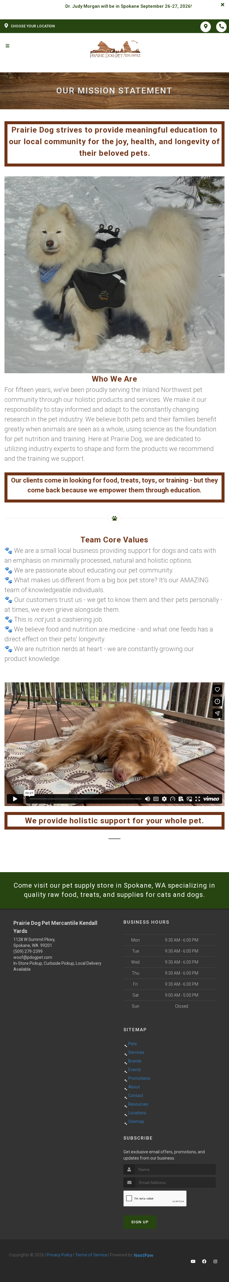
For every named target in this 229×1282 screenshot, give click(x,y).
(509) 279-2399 (28, 951)
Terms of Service (91, 1255)
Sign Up (140, 1222)
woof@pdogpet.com (32, 957)
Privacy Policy (59, 1255)
